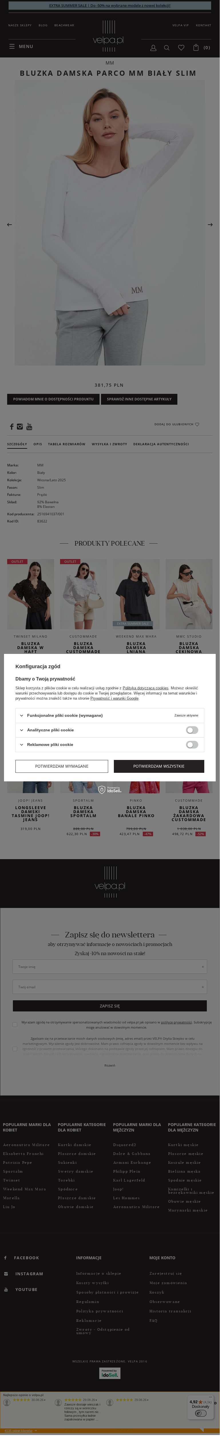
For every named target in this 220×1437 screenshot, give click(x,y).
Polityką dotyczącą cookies (146, 688)
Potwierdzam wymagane (61, 766)
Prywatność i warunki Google (114, 698)
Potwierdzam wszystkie (159, 766)
